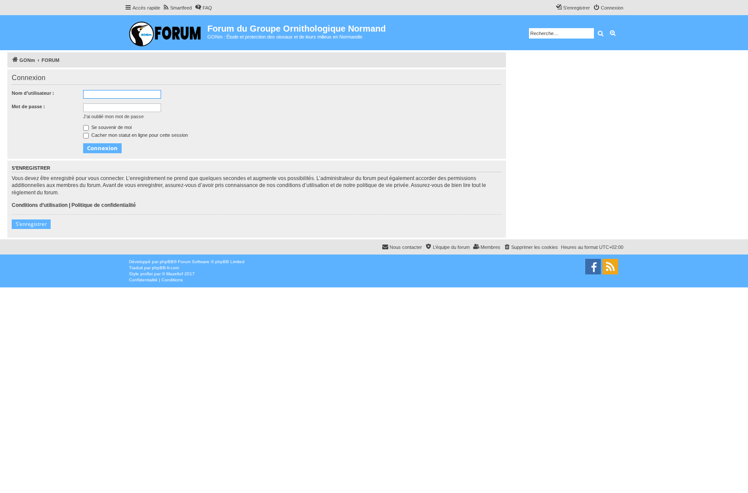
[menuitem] (177, 8)
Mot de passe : (28, 106)
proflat (146, 273)
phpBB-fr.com (165, 267)
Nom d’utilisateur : (33, 93)
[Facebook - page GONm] (593, 266)
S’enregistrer (31, 224)
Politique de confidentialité (103, 205)
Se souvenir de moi (111, 127)
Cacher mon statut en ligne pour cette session (139, 135)
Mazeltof (174, 273)
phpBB (167, 261)
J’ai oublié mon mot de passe (113, 116)
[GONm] (166, 32)
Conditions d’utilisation (40, 205)
